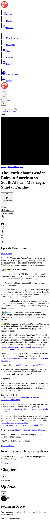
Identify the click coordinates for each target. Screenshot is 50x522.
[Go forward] (4, 96)
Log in (15, 111)
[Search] (3, 103)
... (32, 441)
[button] (25, 13)
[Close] (3, 477)
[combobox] (13, 109)
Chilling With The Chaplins (12, 167)
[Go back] (4, 92)
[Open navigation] (3, 115)
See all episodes (7, 445)
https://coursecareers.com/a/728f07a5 (31, 365)
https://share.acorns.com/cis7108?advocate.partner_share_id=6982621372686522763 (22, 424)
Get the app (5, 100)
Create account (7, 111)
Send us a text (6, 254)
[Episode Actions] (3, 204)
